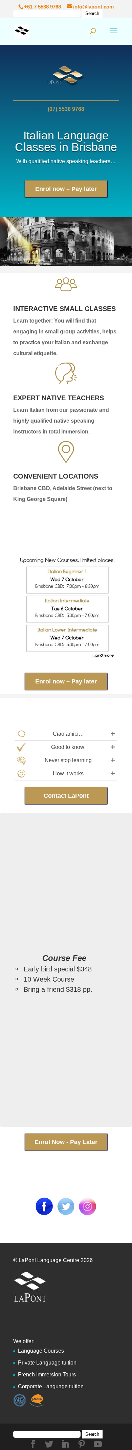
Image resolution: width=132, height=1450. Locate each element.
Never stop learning (68, 760)
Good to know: (68, 747)
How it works (68, 773)
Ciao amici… (68, 734)
